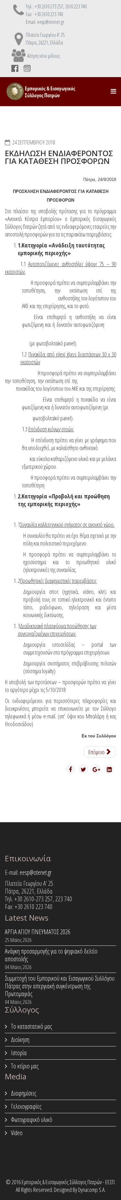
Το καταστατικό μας (31, 1026)
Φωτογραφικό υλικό (31, 1119)
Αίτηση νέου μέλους (43, 55)
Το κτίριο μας (24, 1066)
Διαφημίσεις (23, 1093)
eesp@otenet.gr (36, 872)
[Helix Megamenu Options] (113, 91)
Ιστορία (18, 1052)
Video (16, 1132)
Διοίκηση (19, 1039)
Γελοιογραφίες (25, 1106)
